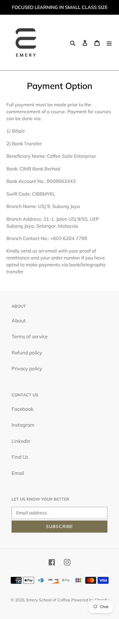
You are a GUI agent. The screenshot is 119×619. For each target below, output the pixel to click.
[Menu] (109, 42)
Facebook (23, 409)
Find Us (20, 457)
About (19, 320)
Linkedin (21, 441)
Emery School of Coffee (48, 600)
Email (18, 473)
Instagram (23, 425)
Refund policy (27, 353)
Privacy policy (27, 368)
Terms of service (30, 336)
